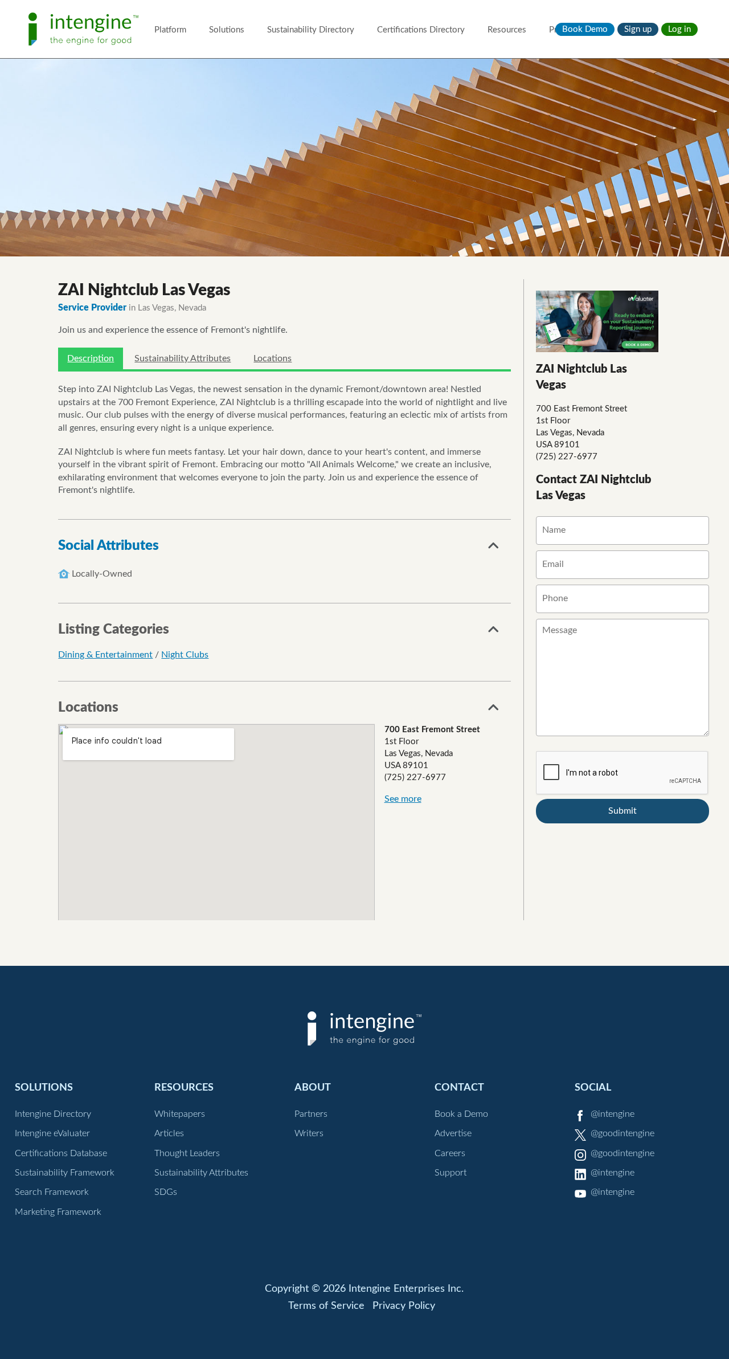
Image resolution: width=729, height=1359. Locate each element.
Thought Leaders (187, 1153)
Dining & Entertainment (105, 654)
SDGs (165, 1192)
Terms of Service (326, 1306)
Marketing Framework (58, 1212)
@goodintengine (622, 1133)
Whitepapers (179, 1114)
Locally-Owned (102, 573)
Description (90, 358)
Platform (170, 30)
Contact (459, 1087)
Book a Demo (461, 1114)
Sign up (638, 29)
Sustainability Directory (310, 30)
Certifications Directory (421, 30)
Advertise (453, 1133)
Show (493, 548)
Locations (272, 358)
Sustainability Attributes (182, 358)
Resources (507, 30)
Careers (450, 1153)
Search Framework (52, 1192)
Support (450, 1172)
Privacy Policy (403, 1306)
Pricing (562, 30)
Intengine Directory (53, 1114)
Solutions (226, 30)
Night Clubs (184, 654)
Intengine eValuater (52, 1133)
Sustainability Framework (64, 1172)
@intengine (612, 1114)
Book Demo (585, 29)
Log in (679, 29)
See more (402, 798)
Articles (169, 1133)
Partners (310, 1114)
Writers (308, 1133)
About (312, 1087)
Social (593, 1087)
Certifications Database (61, 1153)
